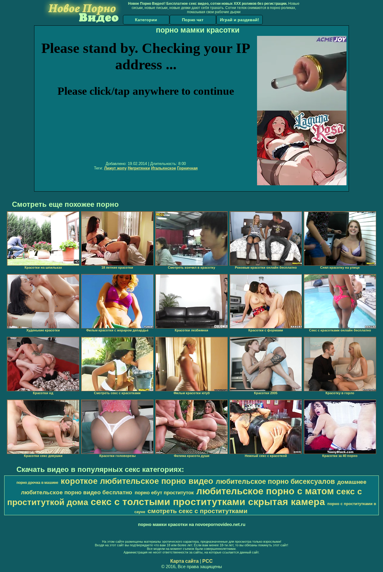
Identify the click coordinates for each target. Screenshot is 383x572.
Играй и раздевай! (239, 19)
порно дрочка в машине (37, 483)
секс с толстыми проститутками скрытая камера (208, 501)
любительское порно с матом (265, 491)
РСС (207, 561)
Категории (146, 19)
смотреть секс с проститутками (197, 511)
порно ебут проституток (164, 492)
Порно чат (192, 19)
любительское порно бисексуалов (275, 481)
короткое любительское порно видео (137, 481)
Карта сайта (184, 561)
